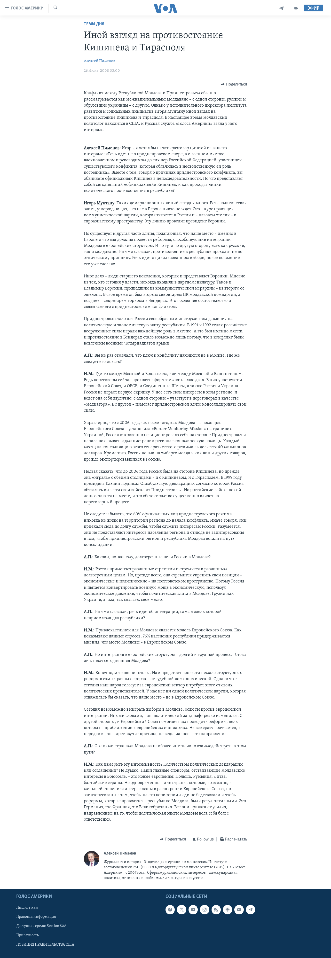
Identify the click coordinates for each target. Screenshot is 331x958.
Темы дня (94, 24)
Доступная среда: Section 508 (41, 926)
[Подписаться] (239, 909)
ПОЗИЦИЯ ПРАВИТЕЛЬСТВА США (45, 945)
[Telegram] (281, 8)
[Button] (234, 84)
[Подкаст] (227, 909)
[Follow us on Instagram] (204, 909)
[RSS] (216, 909)
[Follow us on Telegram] (250, 909)
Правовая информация (36, 917)
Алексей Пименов (99, 61)
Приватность (27, 935)
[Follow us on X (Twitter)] (181, 909)
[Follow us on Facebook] (170, 909)
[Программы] (296, 8)
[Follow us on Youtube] (193, 909)
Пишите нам (27, 908)
